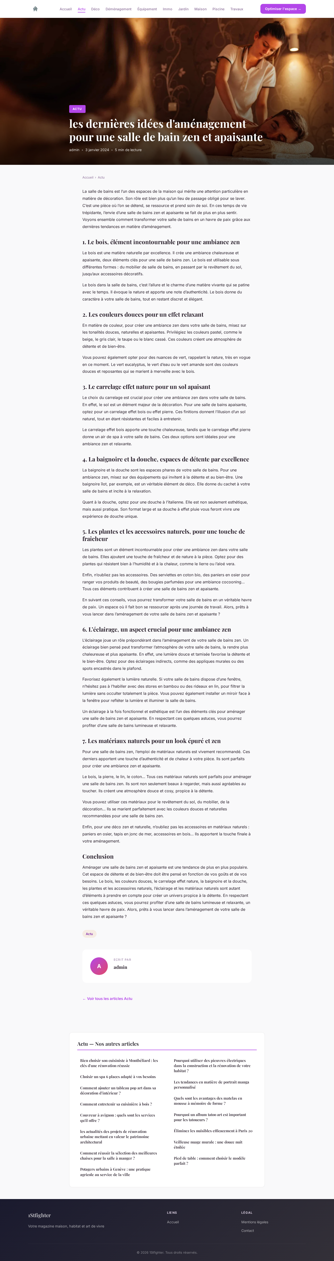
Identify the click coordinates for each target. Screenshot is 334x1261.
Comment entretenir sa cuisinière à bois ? (116, 1104)
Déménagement (119, 9)
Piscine (218, 9)
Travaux (236, 9)
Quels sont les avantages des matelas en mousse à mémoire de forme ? (208, 1101)
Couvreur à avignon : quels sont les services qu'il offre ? (117, 1118)
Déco (95, 9)
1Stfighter (39, 1215)
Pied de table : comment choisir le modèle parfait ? (209, 1161)
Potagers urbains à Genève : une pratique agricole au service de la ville (115, 1172)
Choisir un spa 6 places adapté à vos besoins (118, 1076)
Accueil (66, 9)
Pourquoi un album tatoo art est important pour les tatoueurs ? (210, 1117)
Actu (81, 9)
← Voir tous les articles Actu (107, 998)
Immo (167, 9)
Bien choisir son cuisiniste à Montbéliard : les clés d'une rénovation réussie (119, 1063)
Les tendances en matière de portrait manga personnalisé (211, 1085)
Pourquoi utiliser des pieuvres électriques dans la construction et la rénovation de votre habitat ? (212, 1065)
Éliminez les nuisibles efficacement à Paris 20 (213, 1130)
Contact (247, 1230)
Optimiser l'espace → (283, 9)
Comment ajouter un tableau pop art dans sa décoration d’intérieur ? (118, 1090)
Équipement (147, 9)
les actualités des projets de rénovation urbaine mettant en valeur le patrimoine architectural (114, 1136)
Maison (200, 9)
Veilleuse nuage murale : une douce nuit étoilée (208, 1145)
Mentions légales (254, 1222)
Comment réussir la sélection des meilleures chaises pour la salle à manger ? (118, 1156)
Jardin (183, 9)
